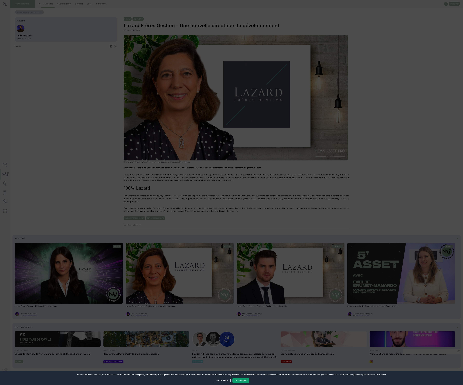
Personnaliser (222, 380)
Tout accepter (240, 380)
